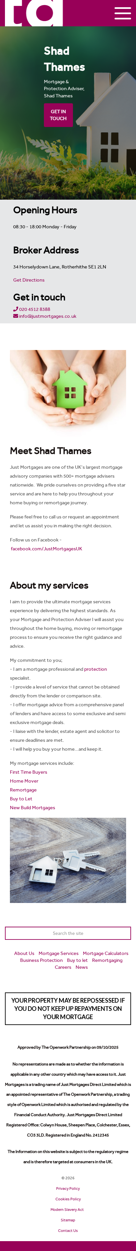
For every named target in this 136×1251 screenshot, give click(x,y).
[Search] (124, 933)
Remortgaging (107, 960)
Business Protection (41, 960)
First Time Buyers (28, 772)
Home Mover (24, 781)
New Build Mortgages (32, 808)
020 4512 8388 (34, 309)
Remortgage (23, 790)
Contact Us (68, 1230)
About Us (24, 953)
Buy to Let (21, 799)
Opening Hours (45, 209)
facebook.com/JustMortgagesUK (46, 549)
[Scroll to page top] (68, 1246)
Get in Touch (58, 115)
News (82, 967)
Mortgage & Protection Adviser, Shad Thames (64, 89)
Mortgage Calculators (105, 953)
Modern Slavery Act (67, 1209)
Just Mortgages (34, 13)
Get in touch (39, 297)
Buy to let (77, 960)
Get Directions (29, 280)
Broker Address (46, 250)
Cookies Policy (68, 1199)
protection (95, 669)
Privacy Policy (68, 1188)
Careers (63, 967)
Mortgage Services (59, 953)
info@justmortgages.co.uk (47, 316)
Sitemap (68, 1220)
